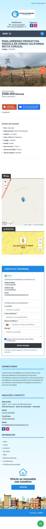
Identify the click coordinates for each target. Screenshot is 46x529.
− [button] (5, 185)
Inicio (5, 442)
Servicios (6, 451)
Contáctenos (8, 461)
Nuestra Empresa (9, 458)
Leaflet (25, 225)
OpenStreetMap (39, 225)
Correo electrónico (10, 314)
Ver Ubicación (19, 245)
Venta (5, 445)
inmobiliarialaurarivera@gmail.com (16, 295)
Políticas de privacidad (11, 464)
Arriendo (6, 448)
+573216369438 (18, 25)
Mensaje (7, 328)
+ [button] (5, 181)
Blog (5, 455)
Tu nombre (8, 306)
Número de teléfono (11, 321)
